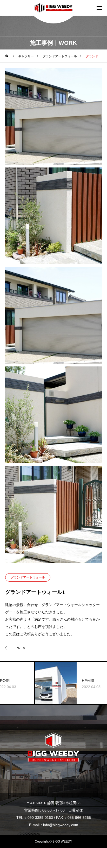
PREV (20, 648)
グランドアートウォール (28, 577)
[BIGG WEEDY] (53, 8)
